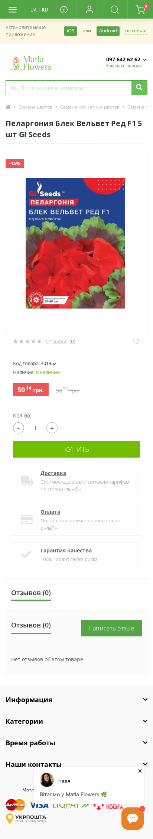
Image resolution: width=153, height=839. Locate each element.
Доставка (53, 473)
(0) (72, 341)
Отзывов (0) (31, 592)
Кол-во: (22, 415)
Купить (76, 449)
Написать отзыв (111, 628)
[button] (89, 9)
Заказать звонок (124, 65)
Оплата (50, 511)
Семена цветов (35, 107)
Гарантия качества (66, 550)
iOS (70, 31)
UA (33, 10)
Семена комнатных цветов (90, 107)
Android (108, 31)
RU (45, 10)
